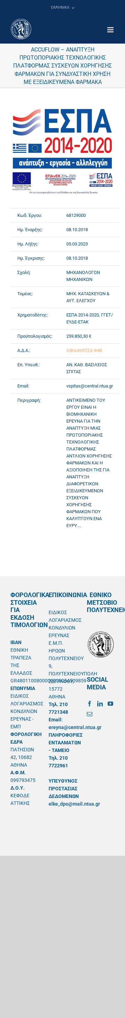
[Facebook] (89, 703)
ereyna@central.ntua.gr (75, 727)
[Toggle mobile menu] (111, 29)
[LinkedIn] (100, 703)
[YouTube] (110, 703)
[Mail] (89, 714)
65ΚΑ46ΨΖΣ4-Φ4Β (84, 350)
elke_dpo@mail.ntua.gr (74, 804)
